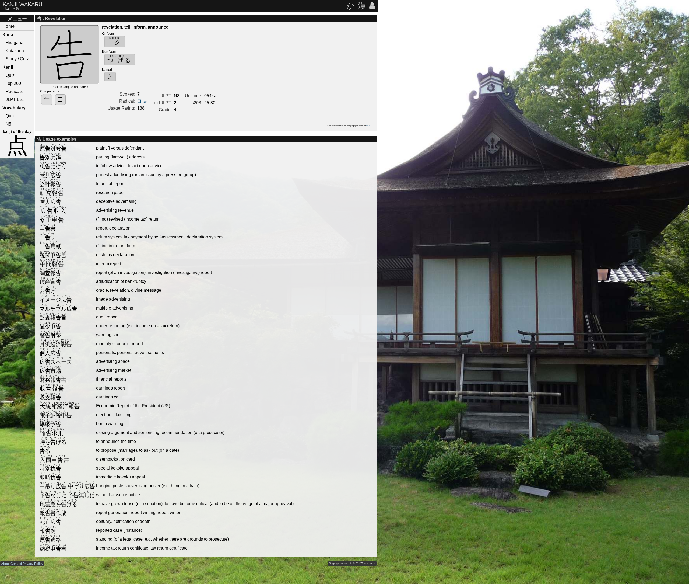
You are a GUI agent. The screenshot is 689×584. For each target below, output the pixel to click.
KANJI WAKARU (22, 4)
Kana (7, 34)
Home (8, 26)
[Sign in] (372, 6)
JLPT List (15, 99)
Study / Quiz (17, 59)
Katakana (15, 50)
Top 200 (13, 83)
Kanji (7, 67)
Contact (16, 564)
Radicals (14, 91)
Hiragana (14, 42)
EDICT (369, 125)
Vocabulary (14, 108)
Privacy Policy (33, 564)
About (5, 564)
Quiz (10, 75)
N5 (8, 124)
